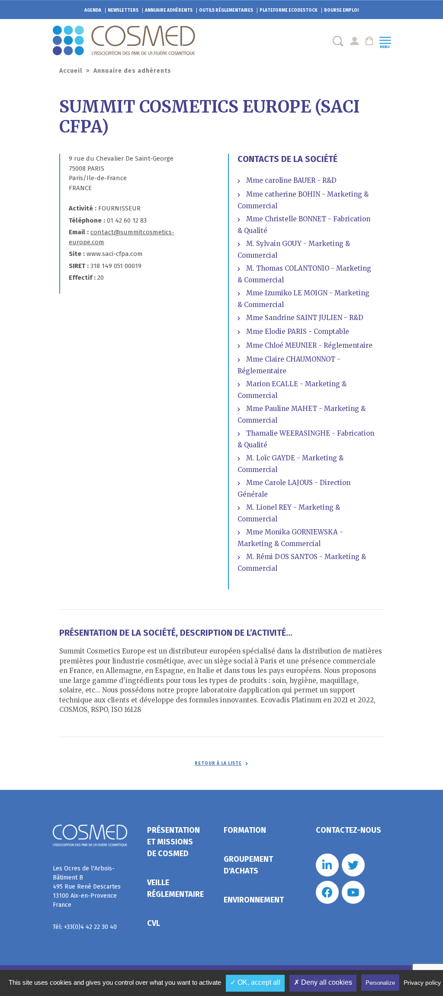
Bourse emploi (341, 10)
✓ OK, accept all (255, 982)
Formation (245, 830)
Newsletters (123, 10)
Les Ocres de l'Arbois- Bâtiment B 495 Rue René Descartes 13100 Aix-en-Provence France (87, 887)
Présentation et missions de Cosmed (173, 841)
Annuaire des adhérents (132, 70)
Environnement (254, 900)
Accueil (70, 70)
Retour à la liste (218, 763)
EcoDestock (289, 10)
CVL (153, 923)
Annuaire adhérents (169, 10)
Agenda (92, 10)
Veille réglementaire (175, 888)
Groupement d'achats (248, 865)
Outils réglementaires (226, 10)
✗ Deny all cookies (323, 982)
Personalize (380, 983)
